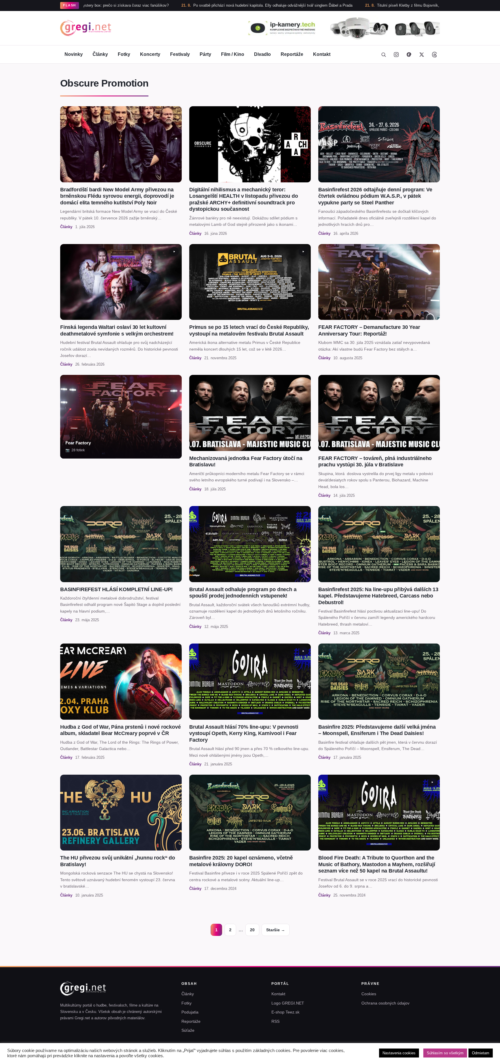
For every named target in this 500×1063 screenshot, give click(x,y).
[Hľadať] (383, 54)
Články (100, 54)
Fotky (124, 54)
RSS (275, 1021)
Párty (205, 54)
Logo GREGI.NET (287, 1003)
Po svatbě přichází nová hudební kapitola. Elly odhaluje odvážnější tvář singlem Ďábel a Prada (213, 5)
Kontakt (321, 54)
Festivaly (180, 54)
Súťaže (187, 1030)
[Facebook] (408, 54)
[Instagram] (396, 54)
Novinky (74, 54)
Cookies (368, 993)
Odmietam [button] (480, 1053)
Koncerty (150, 54)
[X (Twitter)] (421, 54)
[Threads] (434, 54)
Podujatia (189, 1012)
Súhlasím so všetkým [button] (445, 1053)
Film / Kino (232, 54)
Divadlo (262, 54)
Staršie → (275, 930)
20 (252, 930)
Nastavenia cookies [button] (399, 1053)
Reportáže (292, 54)
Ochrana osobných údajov (385, 1003)
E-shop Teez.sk (285, 1012)
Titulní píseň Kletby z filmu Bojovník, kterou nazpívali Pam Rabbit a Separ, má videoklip (392, 5)
